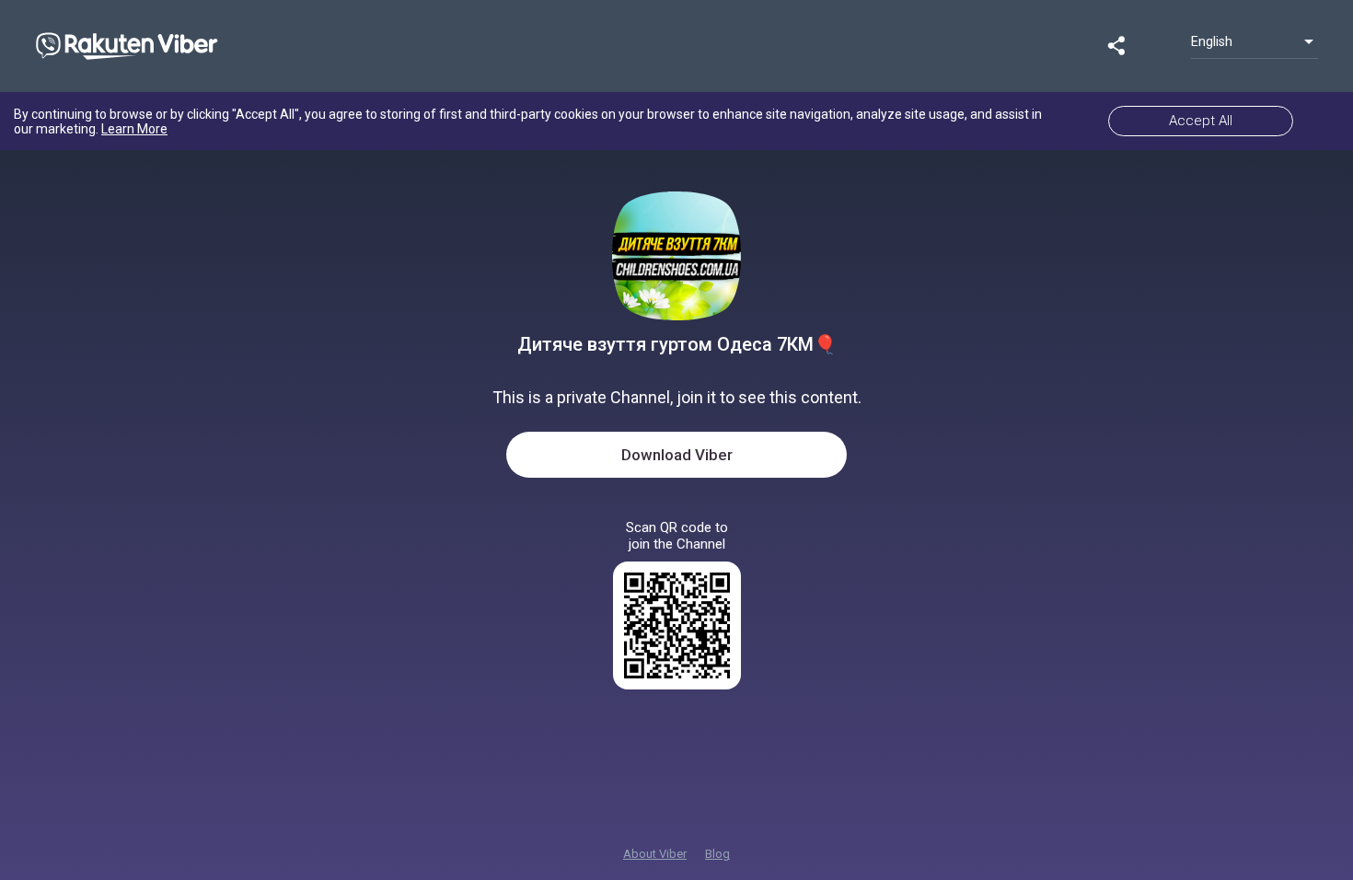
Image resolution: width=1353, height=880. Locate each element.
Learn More (134, 129)
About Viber (655, 854)
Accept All (1200, 120)
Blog (717, 854)
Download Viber (677, 455)
